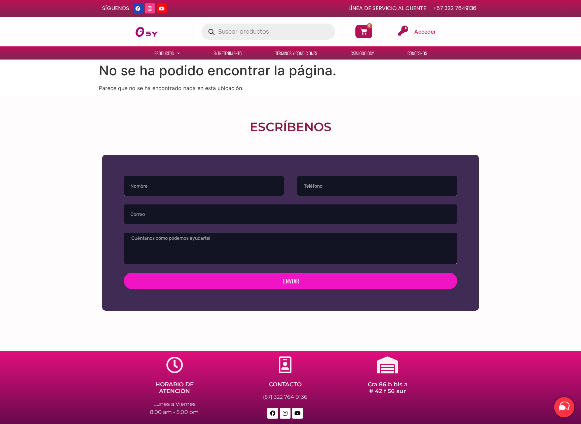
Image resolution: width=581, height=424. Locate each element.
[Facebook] (138, 8)
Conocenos (417, 53)
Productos (164, 53)
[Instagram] (150, 8)
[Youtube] (162, 8)
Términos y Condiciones (296, 53)
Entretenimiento (228, 53)
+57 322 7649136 (454, 8)
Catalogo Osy (362, 53)
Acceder (425, 31)
